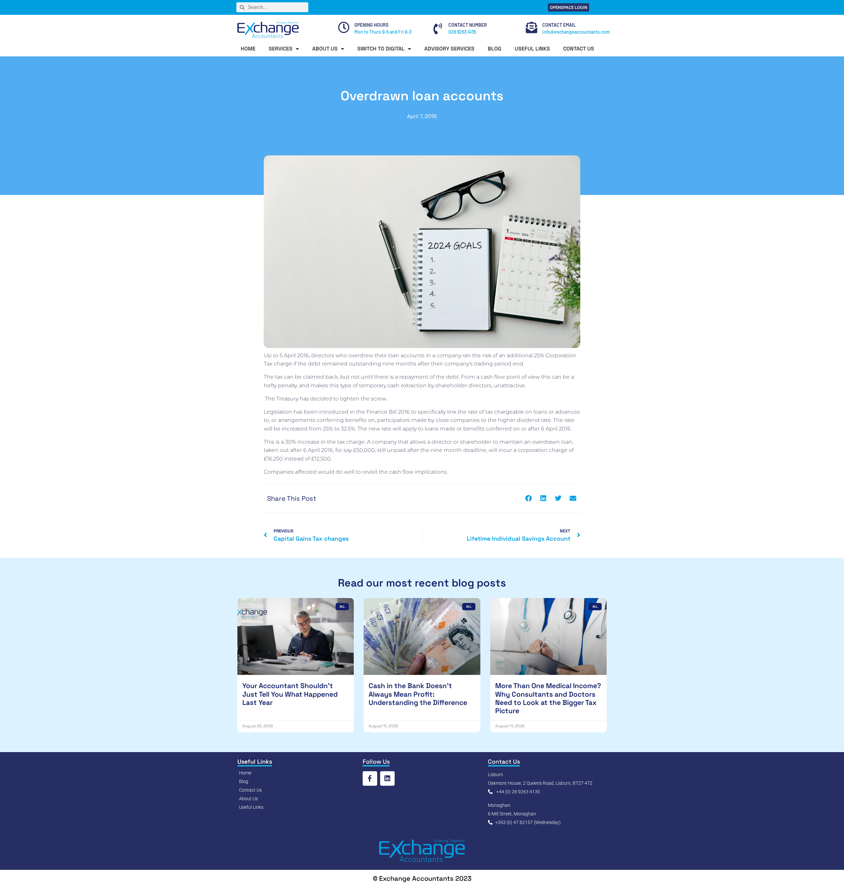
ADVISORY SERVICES (449, 48)
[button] (528, 498)
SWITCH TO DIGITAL (381, 48)
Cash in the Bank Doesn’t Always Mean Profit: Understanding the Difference (418, 694)
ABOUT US (325, 48)
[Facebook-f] (370, 778)
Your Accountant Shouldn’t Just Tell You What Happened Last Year (290, 694)
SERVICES (280, 48)
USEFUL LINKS (532, 48)
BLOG (494, 48)
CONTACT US (578, 48)
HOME (248, 48)
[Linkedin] (387, 778)
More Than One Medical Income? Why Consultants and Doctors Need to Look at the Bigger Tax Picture (548, 698)
